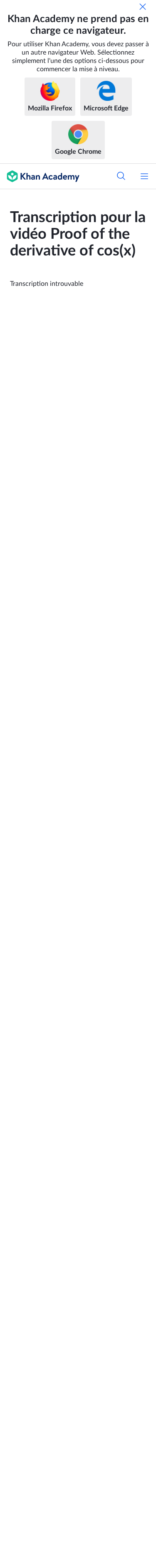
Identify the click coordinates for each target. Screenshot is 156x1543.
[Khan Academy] (39, 176)
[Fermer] (142, 6)
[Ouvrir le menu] (144, 176)
